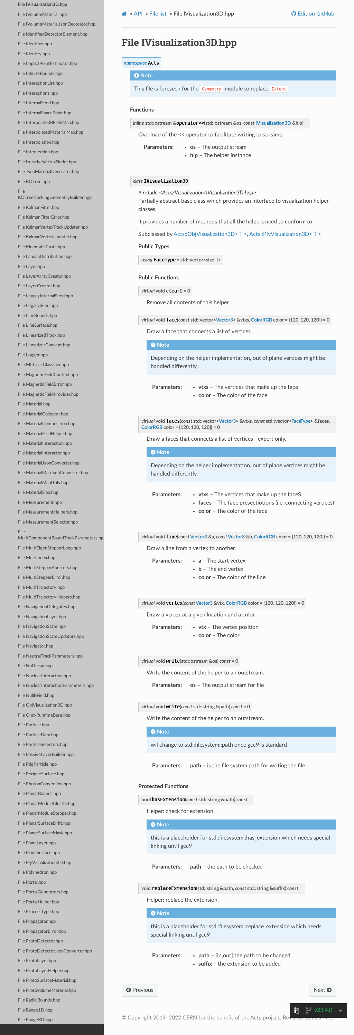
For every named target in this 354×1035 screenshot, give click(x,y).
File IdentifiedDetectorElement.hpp (52, 34)
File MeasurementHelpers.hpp (47, 512)
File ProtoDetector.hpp (40, 941)
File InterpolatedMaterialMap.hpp (50, 132)
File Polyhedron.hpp (37, 872)
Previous (142, 990)
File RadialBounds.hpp (39, 1000)
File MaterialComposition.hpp (46, 424)
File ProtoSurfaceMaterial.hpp (47, 980)
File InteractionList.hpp (40, 83)
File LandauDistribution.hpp (45, 257)
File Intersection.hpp (38, 152)
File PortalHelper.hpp (38, 902)
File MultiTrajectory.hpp (41, 587)
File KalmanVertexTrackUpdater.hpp (53, 227)
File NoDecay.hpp (35, 666)
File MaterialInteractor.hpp (44, 453)
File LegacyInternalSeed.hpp (45, 296)
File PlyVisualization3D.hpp (44, 863)
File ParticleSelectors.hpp (42, 744)
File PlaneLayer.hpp (37, 843)
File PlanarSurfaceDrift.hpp (44, 823)
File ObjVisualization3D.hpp (45, 705)
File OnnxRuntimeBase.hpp (44, 715)
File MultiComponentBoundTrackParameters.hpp (61, 535)
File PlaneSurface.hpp (39, 853)
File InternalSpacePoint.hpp (44, 113)
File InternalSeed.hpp (38, 103)
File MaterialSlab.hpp (38, 492)
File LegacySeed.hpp (38, 306)
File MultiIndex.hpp (36, 558)
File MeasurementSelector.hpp (48, 522)
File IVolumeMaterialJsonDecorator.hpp (56, 24)
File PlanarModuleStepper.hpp (47, 813)
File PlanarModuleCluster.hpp (46, 804)
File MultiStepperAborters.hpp (47, 568)
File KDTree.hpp (34, 182)
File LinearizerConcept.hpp (44, 345)
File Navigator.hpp (35, 646)
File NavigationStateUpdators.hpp (51, 636)
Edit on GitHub (315, 14)
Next (320, 990)
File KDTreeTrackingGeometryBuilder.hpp (55, 194)
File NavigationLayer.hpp (42, 617)
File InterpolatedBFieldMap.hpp (48, 123)
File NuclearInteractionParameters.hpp (56, 685)
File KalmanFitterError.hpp (43, 217)
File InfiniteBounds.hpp (40, 73)
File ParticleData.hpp (38, 735)
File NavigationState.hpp (42, 626)
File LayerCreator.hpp (39, 286)
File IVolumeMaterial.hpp (42, 14)
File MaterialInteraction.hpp (45, 443)
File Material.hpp (34, 404)
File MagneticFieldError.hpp (45, 384)
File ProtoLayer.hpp (37, 961)
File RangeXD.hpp (35, 1020)
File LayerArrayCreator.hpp (44, 276)
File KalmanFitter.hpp (38, 207)
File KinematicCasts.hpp (41, 247)
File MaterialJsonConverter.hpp (49, 463)
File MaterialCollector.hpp (43, 414)
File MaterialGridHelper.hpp (45, 434)
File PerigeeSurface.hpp (41, 774)
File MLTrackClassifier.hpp (43, 365)
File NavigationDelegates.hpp (46, 607)
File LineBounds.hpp (37, 316)
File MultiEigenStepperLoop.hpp (49, 548)
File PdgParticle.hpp (37, 764)
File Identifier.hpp (35, 44)
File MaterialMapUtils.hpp (43, 483)
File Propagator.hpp (37, 921)
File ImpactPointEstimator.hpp (47, 63)
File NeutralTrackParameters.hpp (50, 656)
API (138, 14)
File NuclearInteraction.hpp (44, 676)
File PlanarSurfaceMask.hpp (45, 833)
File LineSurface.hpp (37, 325)
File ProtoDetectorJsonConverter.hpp (55, 951)
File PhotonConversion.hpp (44, 784)
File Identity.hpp (34, 54)
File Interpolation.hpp (38, 142)
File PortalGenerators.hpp (43, 892)
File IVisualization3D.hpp (42, 4)
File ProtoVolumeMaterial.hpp (47, 990)
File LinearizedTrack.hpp (41, 335)
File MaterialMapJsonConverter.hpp (53, 473)
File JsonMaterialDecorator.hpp (48, 172)
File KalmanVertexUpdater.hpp (47, 237)
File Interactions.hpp (38, 93)
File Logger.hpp (33, 355)
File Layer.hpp (31, 267)
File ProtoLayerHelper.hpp (43, 971)
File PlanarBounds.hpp (39, 794)
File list (158, 14)
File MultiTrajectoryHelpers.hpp (49, 597)
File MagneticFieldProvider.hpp (48, 394)
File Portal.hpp (32, 882)
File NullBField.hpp (36, 695)
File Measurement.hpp (40, 502)
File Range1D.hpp (35, 1010)
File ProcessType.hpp (38, 912)
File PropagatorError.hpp (42, 931)
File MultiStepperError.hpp (44, 577)
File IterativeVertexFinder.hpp (47, 162)
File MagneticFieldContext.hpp (48, 375)
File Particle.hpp (33, 725)
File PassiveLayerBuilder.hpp (46, 755)
